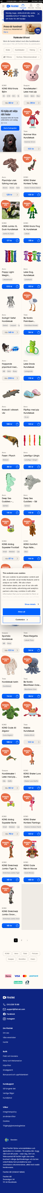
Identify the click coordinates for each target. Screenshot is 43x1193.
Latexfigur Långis (31, 455)
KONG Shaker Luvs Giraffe (32, 775)
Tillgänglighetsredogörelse (14, 1125)
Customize (20, 619)
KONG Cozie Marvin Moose (30, 867)
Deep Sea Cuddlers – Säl (30, 500)
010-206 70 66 (13, 1004)
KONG (7, 953)
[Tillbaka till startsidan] (13, 6)
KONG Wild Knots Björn (10, 90)
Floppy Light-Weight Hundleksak (8, 274)
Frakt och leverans (10, 1056)
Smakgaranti (8, 1070)
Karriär (5, 1042)
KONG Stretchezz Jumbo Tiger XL (10, 867)
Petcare (35, 953)
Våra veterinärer (9, 1037)
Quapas (11, 959)
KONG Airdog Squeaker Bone (9, 821)
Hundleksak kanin (10, 681)
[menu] (3, 6)
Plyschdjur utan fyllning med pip (9, 182)
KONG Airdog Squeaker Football (10, 546)
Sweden (14, 1140)
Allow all (21, 612)
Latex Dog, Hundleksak (29, 274)
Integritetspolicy (10, 1112)
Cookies (6, 1121)
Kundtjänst (7, 1098)
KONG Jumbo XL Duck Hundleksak (10, 228)
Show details (30, 604)
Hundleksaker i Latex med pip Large (8, 775)
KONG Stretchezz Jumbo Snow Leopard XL (10, 913)
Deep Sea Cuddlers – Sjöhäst (7, 500)
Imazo (33, 959)
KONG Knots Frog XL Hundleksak (32, 228)
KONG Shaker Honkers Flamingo (32, 821)
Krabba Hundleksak (29, 729)
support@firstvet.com (16, 1009)
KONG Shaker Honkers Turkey (31, 182)
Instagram (11, 1019)
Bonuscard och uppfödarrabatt (15, 1074)
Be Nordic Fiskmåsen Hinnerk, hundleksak (29, 319)
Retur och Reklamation (12, 1060)
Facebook (11, 1014)
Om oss (6, 1033)
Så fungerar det (9, 1088)
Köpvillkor (7, 1065)
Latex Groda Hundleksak (29, 365)
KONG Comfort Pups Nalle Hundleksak (30, 546)
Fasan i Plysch (8, 455)
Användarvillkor (9, 1116)
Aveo (16, 953)
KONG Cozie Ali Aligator (9, 729)
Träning (32, 50)
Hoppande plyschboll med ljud (9, 365)
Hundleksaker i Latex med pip (30, 90)
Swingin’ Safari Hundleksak (9, 319)
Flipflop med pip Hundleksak (31, 411)
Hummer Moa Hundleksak (30, 136)
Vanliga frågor (8, 1093)
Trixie (25, 953)
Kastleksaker (19, 50)
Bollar (8, 50)
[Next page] (27, 940)
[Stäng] (38, 13)
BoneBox (22, 959)
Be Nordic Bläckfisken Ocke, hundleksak (32, 683)
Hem (3, 20)
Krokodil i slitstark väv (10, 411)
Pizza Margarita (31, 635)
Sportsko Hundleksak (7, 637)
